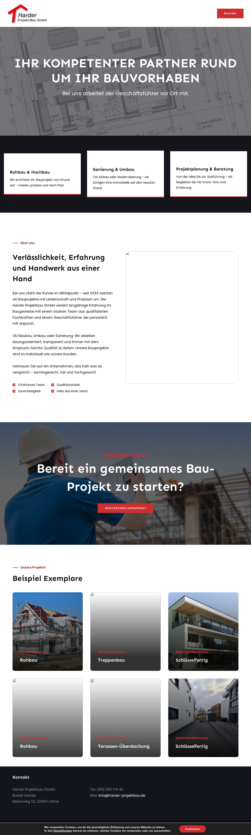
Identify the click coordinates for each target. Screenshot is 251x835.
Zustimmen (192, 828)
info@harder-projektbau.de (121, 795)
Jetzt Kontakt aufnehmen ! (125, 508)
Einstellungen (63, 830)
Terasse (106, 746)
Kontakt (230, 13)
